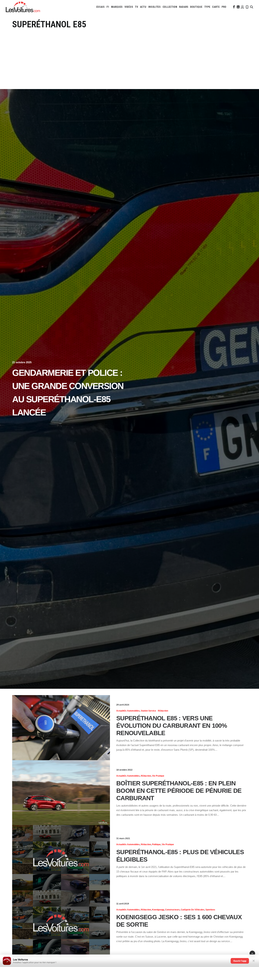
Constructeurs (172, 909)
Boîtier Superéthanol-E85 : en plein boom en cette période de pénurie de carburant (179, 790)
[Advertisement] (129, 56)
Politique (156, 844)
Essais (100, 6)
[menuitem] (100, 7)
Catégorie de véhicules (192, 909)
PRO (224, 6)
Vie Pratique (158, 776)
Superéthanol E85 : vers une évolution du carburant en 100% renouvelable (171, 725)
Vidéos (129, 6)
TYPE (207, 6)
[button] (234, 7)
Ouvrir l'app (239, 960)
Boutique (196, 6)
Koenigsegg (158, 909)
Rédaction (163, 711)
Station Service (148, 711)
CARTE (216, 6)
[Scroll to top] (252, 953)
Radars (183, 6)
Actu (143, 6)
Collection (170, 6)
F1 (108, 6)
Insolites (154, 6)
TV (136, 6)
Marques (117, 6)
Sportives (210, 909)
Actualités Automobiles (128, 711)
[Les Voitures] (23, 7)
